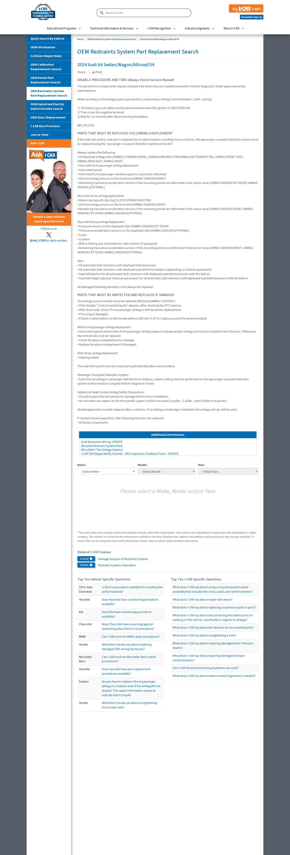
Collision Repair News (46, 56)
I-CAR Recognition (159, 28)
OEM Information (43, 47)
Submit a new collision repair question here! (49, 219)
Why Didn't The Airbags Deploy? (102, 450)
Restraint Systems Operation (117, 565)
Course (84, 559)
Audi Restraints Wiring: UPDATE (102, 442)
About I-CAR (231, 28)
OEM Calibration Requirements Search (46, 66)
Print (98, 72)
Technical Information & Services (112, 28)
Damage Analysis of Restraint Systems (123, 559)
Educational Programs (61, 28)
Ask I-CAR (37, 143)
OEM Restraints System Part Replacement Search (49, 93)
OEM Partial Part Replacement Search (45, 80)
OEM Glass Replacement (48, 117)
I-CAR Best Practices (45, 126)
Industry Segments (197, 28)
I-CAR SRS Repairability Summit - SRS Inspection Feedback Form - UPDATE (130, 454)
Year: (201, 465)
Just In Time (39, 135)
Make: (81, 465)
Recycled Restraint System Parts (102, 446)
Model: (142, 465)
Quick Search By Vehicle (47, 38)
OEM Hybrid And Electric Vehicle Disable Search (47, 106)
